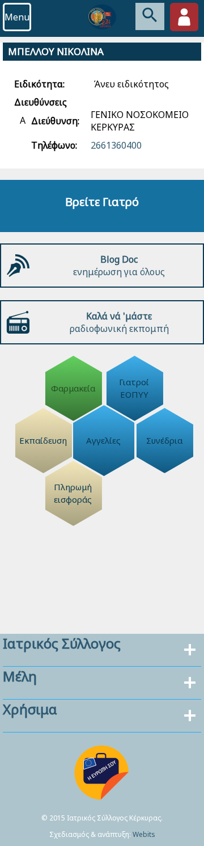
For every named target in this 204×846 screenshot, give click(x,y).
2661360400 (116, 145)
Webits (144, 834)
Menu (17, 17)
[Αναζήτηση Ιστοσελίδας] (149, 16)
